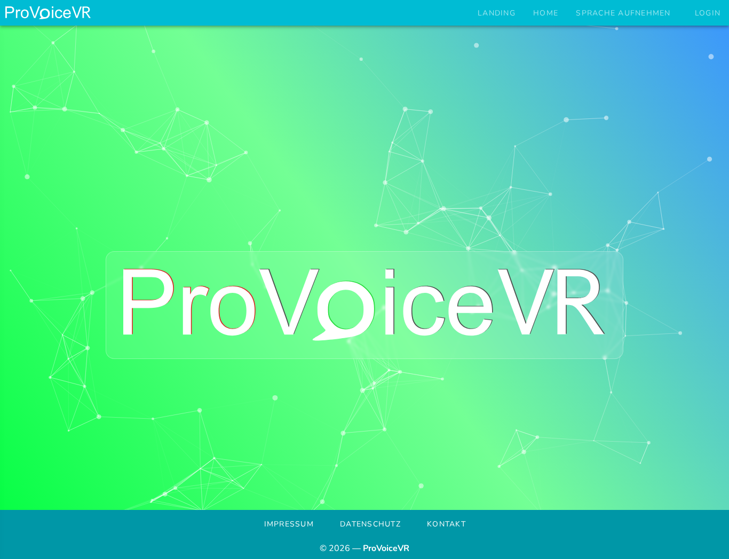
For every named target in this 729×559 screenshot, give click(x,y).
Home (545, 13)
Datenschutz (370, 524)
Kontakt (446, 524)
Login (707, 13)
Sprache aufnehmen (623, 13)
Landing (497, 13)
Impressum (289, 524)
